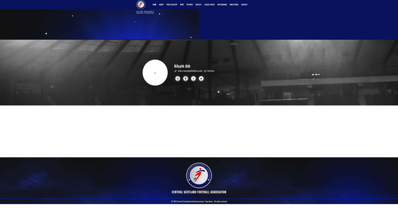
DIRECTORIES (234, 4)
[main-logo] (140, 4)
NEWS (182, 4)
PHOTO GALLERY (171, 4)
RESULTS (199, 4)
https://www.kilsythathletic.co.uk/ (190, 70)
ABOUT (161, 4)
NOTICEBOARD (222, 4)
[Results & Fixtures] (177, 81)
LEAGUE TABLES (209, 4)
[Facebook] (193, 81)
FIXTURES (189, 4)
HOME (154, 4)
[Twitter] (201, 81)
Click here (210, 70)
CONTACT (244, 4)
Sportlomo (209, 201)
